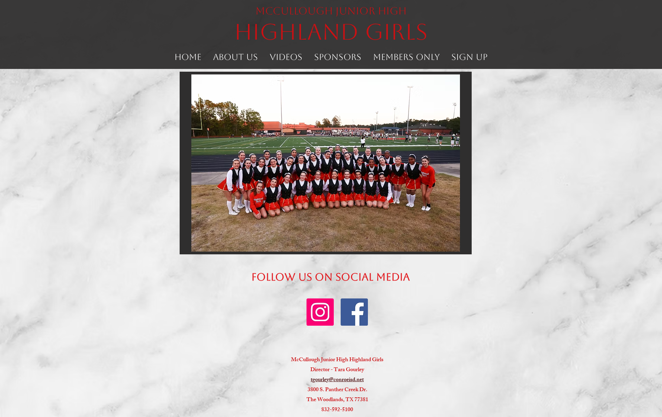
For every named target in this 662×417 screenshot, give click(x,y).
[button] (235, 55)
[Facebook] (354, 312)
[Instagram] (320, 312)
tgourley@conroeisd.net (337, 380)
